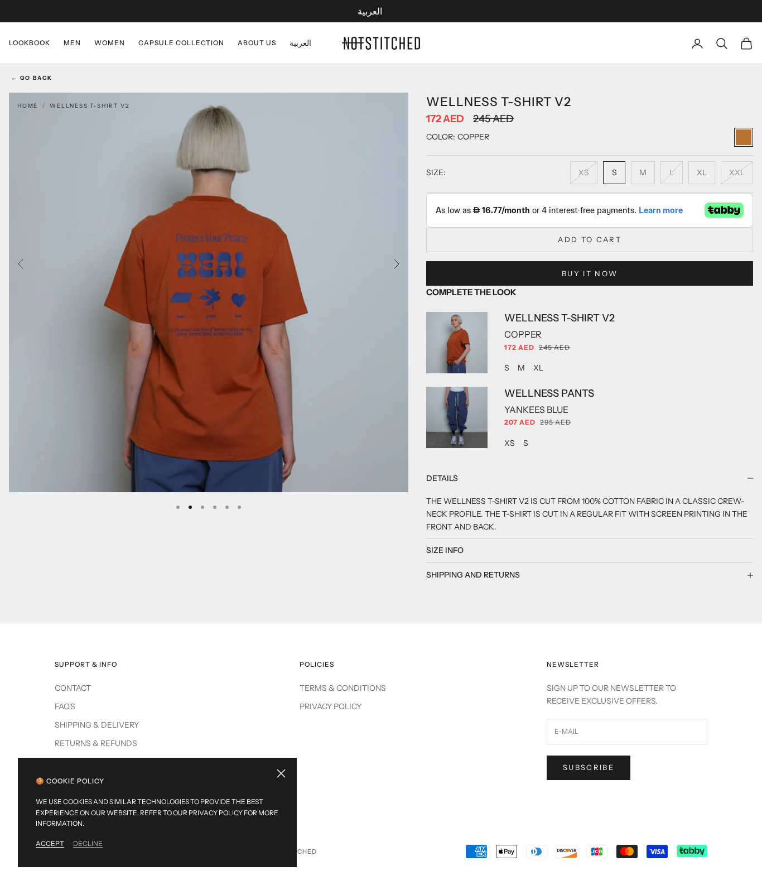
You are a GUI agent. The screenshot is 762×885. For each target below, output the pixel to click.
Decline (88, 843)
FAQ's (65, 706)
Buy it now (590, 273)
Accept (50, 843)
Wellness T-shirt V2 (89, 105)
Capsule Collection (181, 43)
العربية (370, 11)
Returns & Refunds (96, 743)
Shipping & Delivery (97, 725)
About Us (257, 43)
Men (72, 43)
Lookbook (29, 43)
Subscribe (588, 767)
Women (109, 43)
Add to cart (589, 239)
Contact (73, 688)
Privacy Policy (330, 706)
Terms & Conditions (343, 688)
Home (27, 105)
